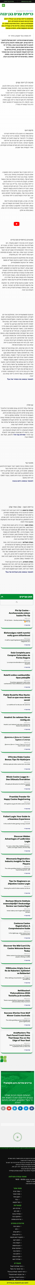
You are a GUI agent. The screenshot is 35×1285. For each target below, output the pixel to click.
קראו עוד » (27, 625)
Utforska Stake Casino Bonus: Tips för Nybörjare (17, 758)
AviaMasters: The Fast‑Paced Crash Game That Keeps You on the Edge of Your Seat (18, 1037)
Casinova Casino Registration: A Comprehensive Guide (19, 926)
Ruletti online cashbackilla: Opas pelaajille (17, 676)
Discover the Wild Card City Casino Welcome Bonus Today (17, 948)
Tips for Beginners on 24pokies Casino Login (19, 882)
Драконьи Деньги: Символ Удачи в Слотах (17, 738)
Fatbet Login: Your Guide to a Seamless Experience (16, 817)
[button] (3, 5)
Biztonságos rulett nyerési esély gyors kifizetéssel (17, 634)
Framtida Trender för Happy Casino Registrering (17, 798)
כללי (27, 11)
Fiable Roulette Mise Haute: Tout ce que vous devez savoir (16, 697)
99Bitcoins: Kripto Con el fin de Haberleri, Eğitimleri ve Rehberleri (17, 971)
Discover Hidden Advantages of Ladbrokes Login (17, 839)
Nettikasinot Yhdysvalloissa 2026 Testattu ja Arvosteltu (19, 993)
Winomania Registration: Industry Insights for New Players (17, 861)
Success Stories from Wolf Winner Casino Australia (17, 1014)
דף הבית (31, 11)
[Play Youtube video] (16, 224)
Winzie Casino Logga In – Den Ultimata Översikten (18, 778)
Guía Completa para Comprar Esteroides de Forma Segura (18, 655)
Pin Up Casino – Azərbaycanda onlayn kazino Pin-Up (19, 613)
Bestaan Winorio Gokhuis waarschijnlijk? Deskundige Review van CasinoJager (16, 903)
